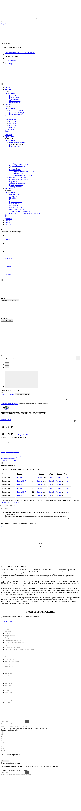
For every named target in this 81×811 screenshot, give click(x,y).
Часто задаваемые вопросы (13, 640)
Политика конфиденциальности (15, 642)
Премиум (38, 399)
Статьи (7, 690)
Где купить (3, 446)
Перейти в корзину (8, 394)
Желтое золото (16, 469)
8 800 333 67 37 (7, 706)
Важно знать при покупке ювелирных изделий (20, 649)
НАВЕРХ (4, 623)
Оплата (7, 633)
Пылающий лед (10, 659)
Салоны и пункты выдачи (10, 300)
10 (4, 751)
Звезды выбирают (10, 638)
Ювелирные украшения (15, 399)
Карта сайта (8, 673)
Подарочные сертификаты (13, 629)
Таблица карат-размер (12, 661)
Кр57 (24, 477)
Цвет (51, 474)
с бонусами (21, 434)
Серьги (15, 404)
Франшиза (8, 692)
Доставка (8, 631)
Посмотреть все (10, 93)
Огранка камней (10, 657)
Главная (4, 404)
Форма (19, 474)
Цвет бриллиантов (11, 664)
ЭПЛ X (62, 399)
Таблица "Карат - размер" (10, 502)
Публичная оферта (11, 645)
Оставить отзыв (6, 621)
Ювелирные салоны (13, 700)
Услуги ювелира (10, 636)
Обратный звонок (7, 320)
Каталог (9, 404)
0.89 (8, 442)
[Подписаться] (27, 721)
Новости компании (11, 688)
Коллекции (29, 399)
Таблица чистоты (10, 666)
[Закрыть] (2, 392)
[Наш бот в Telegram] (16, 82)
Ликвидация (47, 399)
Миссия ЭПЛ (9, 683)
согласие (18, 723)
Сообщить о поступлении (10, 452)
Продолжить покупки (22, 394)
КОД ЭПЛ (67, 399)
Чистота (59, 474)
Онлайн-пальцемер (11, 676)
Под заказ (56, 399)
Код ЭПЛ (8, 685)
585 (41, 469)
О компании (6, 680)
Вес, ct (41, 474)
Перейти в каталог (7, 24)
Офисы (9, 702)
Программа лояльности (12, 647)
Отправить (5, 761)
